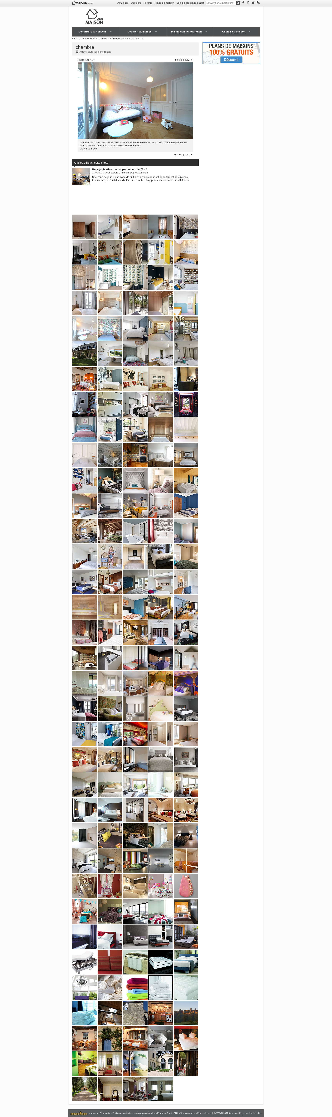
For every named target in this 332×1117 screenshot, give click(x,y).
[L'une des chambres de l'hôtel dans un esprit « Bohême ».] (135, 835)
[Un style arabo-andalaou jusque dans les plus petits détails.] (186, 1063)
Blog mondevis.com (126, 1113)
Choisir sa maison (233, 31)
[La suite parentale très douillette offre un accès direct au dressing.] (186, 835)
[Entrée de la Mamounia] (84, 1088)
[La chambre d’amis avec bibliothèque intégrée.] (186, 277)
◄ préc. (178, 59)
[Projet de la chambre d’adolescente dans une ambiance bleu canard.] (110, 277)
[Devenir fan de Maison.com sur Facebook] (243, 2)
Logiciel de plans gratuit (190, 2)
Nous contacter (187, 1113)
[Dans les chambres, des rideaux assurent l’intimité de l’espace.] (135, 302)
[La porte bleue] (110, 1038)
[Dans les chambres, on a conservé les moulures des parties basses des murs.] (135, 657)
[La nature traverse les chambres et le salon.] (160, 302)
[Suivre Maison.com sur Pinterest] (248, 2)
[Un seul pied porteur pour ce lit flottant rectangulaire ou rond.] (160, 860)
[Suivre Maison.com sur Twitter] (253, 2)
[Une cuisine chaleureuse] (160, 1012)
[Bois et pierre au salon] (84, 1038)
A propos (141, 1113)
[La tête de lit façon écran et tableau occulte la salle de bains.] (110, 480)
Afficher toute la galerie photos (95, 52)
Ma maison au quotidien (186, 31)
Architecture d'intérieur (117, 172)
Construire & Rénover (92, 31)
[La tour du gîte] (135, 1012)
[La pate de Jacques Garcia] (110, 1088)
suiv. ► (189, 59)
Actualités (122, 2)
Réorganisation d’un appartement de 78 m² (119, 169)
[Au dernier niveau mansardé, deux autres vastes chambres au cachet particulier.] (110, 530)
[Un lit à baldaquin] (110, 1012)
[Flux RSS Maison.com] (258, 2)
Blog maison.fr (107, 1113)
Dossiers (136, 2)
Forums (148, 2)
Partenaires (203, 1113)
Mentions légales (156, 1113)
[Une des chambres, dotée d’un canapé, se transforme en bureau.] (160, 328)
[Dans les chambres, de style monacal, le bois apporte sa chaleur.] (84, 226)
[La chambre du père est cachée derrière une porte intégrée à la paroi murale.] (135, 251)
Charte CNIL (172, 1113)
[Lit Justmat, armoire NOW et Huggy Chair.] (135, 860)
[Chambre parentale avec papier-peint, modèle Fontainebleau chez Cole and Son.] (110, 328)
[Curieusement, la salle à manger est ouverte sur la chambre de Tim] (135, 1088)
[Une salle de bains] (135, 1038)
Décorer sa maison (139, 31)
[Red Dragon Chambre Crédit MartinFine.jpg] (135, 885)
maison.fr (93, 1113)
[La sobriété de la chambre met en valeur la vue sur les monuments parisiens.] (84, 733)
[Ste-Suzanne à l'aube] (186, 1012)
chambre (85, 47)
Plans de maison (164, 2)
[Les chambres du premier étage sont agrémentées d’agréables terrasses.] (110, 733)
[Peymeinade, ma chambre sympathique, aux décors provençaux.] (135, 683)
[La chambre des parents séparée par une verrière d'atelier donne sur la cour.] (135, 809)
